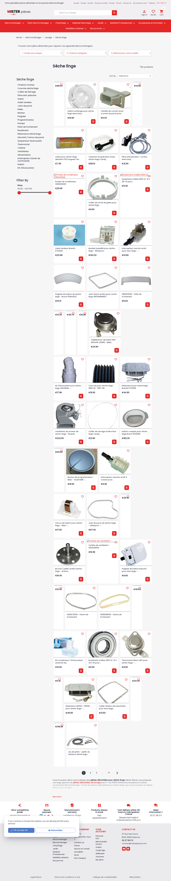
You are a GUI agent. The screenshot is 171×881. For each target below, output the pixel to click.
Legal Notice (35, 877)
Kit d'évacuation (26, 168)
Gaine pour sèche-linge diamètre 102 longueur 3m (67, 158)
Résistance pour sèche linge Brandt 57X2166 (135, 386)
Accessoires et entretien (152, 23)
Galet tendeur (25, 102)
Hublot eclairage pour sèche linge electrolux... (80, 112)
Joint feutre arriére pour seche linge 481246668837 (103, 295)
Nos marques (80, 858)
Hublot (21, 164)
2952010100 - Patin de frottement (131, 295)
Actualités (78, 852)
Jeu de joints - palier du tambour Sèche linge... (79, 753)
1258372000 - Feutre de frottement (77, 615)
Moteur (21, 113)
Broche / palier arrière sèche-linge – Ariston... (68, 569)
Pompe (21, 123)
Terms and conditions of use (67, 877)
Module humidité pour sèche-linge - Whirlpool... (102, 249)
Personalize (56, 830)
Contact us (127, 3)
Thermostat (24, 144)
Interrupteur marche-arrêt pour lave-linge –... (134, 249)
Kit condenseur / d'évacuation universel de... (69, 661)
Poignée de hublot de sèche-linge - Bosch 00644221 (68, 295)
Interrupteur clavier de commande (29, 159)
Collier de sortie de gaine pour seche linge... (102, 203)
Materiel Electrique (83, 23)
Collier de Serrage (27, 92)
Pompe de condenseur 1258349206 (65, 182)
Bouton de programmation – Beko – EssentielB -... (81, 478)
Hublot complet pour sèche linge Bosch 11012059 (134, 432)
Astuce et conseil (101, 3)
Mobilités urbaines (76, 28)
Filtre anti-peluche (27, 95)
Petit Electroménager (40, 23)
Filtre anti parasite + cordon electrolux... (134, 158)
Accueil (111, 3)
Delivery (152, 3)
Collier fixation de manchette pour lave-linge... (112, 707)
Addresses (100, 853)
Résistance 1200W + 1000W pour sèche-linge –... (78, 707)
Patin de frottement (28, 127)
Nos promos (97, 28)
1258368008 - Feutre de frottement (111, 615)
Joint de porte (25, 106)
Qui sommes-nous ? (140, 3)
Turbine (21, 148)
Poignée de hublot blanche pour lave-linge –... (134, 569)
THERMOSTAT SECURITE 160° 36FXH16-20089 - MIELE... (103, 341)
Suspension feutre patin (30, 141)
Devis (76, 855)
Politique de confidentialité (105, 877)
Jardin (102, 23)
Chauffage (62, 23)
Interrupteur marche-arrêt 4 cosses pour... (114, 478)
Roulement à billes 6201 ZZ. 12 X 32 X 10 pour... (103, 661)
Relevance (135, 75)
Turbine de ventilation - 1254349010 (99, 546)
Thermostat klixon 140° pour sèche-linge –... (135, 661)
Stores (118, 3)
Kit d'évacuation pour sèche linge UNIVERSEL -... (68, 386)
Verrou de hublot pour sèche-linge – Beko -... (69, 524)
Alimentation (24, 155)
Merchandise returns (101, 842)
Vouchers (100, 856)
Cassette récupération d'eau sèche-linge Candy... (102, 158)
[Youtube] (124, 848)
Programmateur (26, 120)
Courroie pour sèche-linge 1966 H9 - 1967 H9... (101, 386)
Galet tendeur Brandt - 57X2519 (65, 249)
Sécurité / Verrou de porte (31, 137)
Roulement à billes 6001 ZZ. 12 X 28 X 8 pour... (136, 180)
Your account (101, 830)
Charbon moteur (26, 85)
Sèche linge (25, 79)
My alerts (100, 859)
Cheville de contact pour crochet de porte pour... (112, 112)
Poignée (22, 116)
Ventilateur (23, 151)
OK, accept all (18, 830)
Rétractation (135, 877)
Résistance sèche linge (29, 134)
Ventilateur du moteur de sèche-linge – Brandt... (66, 432)
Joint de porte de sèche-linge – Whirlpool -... (102, 524)
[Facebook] (128, 848)
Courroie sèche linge (28, 88)
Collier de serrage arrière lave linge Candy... (102, 432)
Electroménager (15, 23)
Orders (99, 847)
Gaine (21, 99)
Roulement (23, 130)
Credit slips (100, 850)
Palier (20, 109)
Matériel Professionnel (122, 23)
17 (109, 773)
